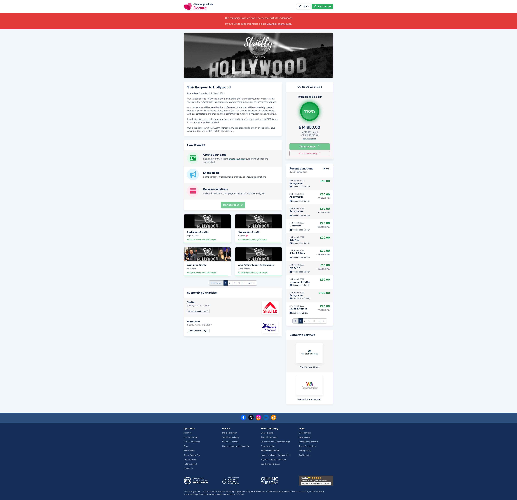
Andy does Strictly (300, 313)
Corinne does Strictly (301, 298)
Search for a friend (230, 441)
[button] (251, 283)
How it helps (189, 450)
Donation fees (305, 433)
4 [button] (239, 283)
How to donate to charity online (236, 446)
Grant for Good (190, 459)
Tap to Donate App (192, 455)
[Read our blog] (273, 419)
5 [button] (243, 283)
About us (188, 433)
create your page (237, 158)
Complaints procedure (308, 441)
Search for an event (269, 437)
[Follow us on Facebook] (243, 419)
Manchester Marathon (270, 464)
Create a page (267, 433)
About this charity (197, 311)
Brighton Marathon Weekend (273, 459)
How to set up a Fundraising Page (275, 441)
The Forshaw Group (309, 367)
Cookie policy (305, 455)
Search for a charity (230, 437)
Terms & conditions (307, 446)
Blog (186, 446)
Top (327, 169)
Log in (306, 6)
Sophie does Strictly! (301, 186)
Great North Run (268, 446)
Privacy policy (305, 450)
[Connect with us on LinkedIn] (266, 419)
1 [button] (226, 283)
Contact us (188, 468)
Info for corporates (192, 441)
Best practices (305, 437)
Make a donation (229, 433)
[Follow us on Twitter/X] (251, 419)
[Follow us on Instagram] (258, 419)
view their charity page (279, 23)
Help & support (190, 464)
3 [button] (234, 283)
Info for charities (191, 437)
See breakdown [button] (309, 138)
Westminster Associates (309, 399)
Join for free (324, 6)
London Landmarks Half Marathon (275, 455)
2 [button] (229, 283)
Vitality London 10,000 (270, 450)
